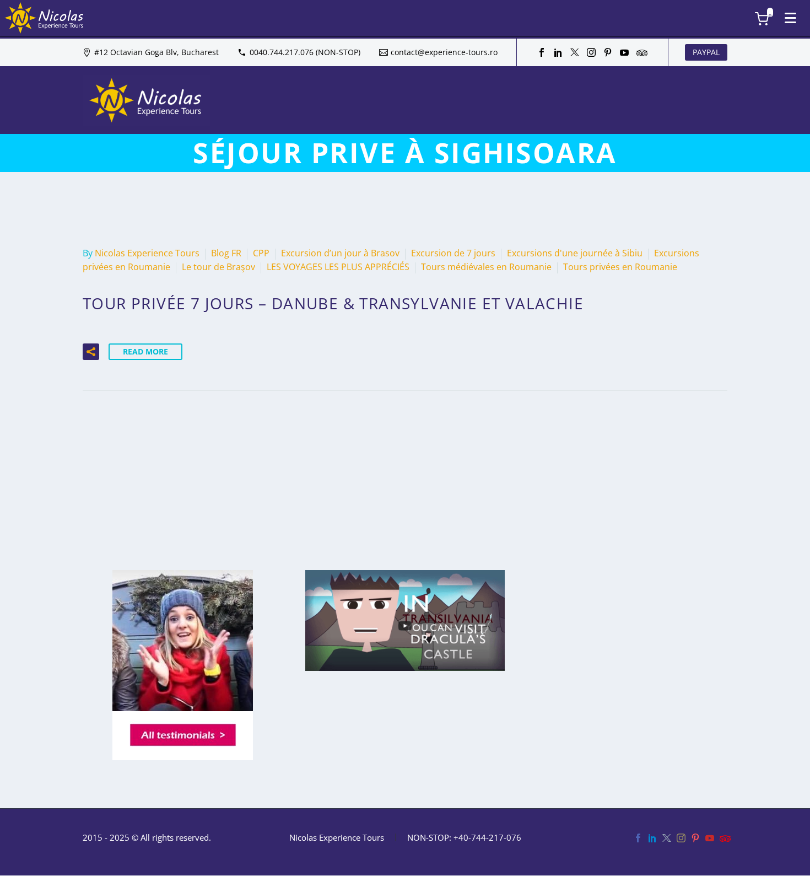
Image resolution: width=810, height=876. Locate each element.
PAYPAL (706, 52)
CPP (261, 253)
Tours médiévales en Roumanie (486, 267)
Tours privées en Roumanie (620, 267)
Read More (145, 351)
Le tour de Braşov (218, 267)
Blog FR (226, 253)
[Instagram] (591, 52)
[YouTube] (624, 52)
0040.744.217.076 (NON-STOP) (305, 52)
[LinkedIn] (558, 52)
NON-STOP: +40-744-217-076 (464, 838)
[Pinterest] (608, 52)
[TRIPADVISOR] (641, 52)
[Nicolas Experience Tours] (45, 18)
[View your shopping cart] (767, 19)
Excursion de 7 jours (453, 253)
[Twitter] (574, 52)
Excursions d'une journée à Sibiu (574, 253)
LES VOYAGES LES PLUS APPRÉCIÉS (338, 267)
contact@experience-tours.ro (444, 52)
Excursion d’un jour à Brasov (340, 253)
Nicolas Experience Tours (147, 253)
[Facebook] (541, 52)
